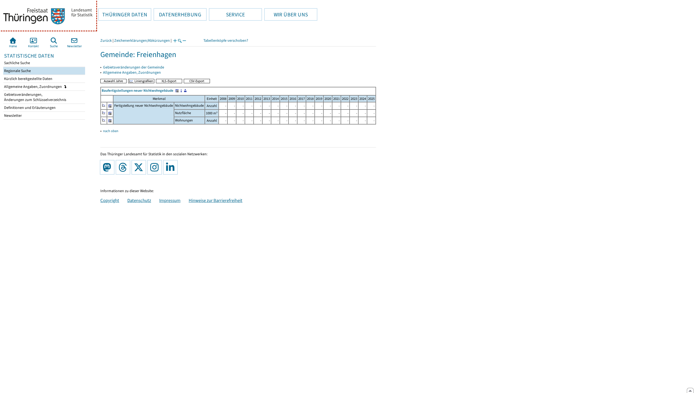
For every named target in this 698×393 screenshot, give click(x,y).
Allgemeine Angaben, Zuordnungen (33, 86)
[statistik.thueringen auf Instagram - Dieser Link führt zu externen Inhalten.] (156, 167)
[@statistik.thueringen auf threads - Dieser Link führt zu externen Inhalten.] (124, 167)
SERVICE (227, 14)
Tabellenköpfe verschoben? (225, 40)
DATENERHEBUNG (177, 14)
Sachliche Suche (16, 63)
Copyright (109, 200)
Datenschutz (139, 200)
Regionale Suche (17, 70)
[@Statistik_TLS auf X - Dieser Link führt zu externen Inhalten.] (140, 167)
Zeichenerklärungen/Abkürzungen (142, 40)
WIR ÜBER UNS (286, 14)
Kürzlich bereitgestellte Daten (27, 78)
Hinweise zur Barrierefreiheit (215, 200)
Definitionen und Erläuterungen (29, 107)
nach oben (110, 131)
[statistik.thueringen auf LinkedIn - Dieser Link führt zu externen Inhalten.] (171, 167)
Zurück (106, 40)
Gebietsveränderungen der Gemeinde (133, 67)
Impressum (169, 200)
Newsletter (12, 115)
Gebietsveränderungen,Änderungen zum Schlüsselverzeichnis (34, 97)
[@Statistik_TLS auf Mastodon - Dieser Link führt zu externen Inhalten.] (108, 167)
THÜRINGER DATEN (122, 14)
